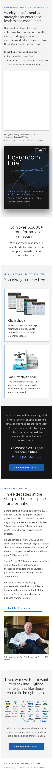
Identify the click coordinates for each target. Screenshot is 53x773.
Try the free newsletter (26, 467)
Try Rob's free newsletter (23, 608)
